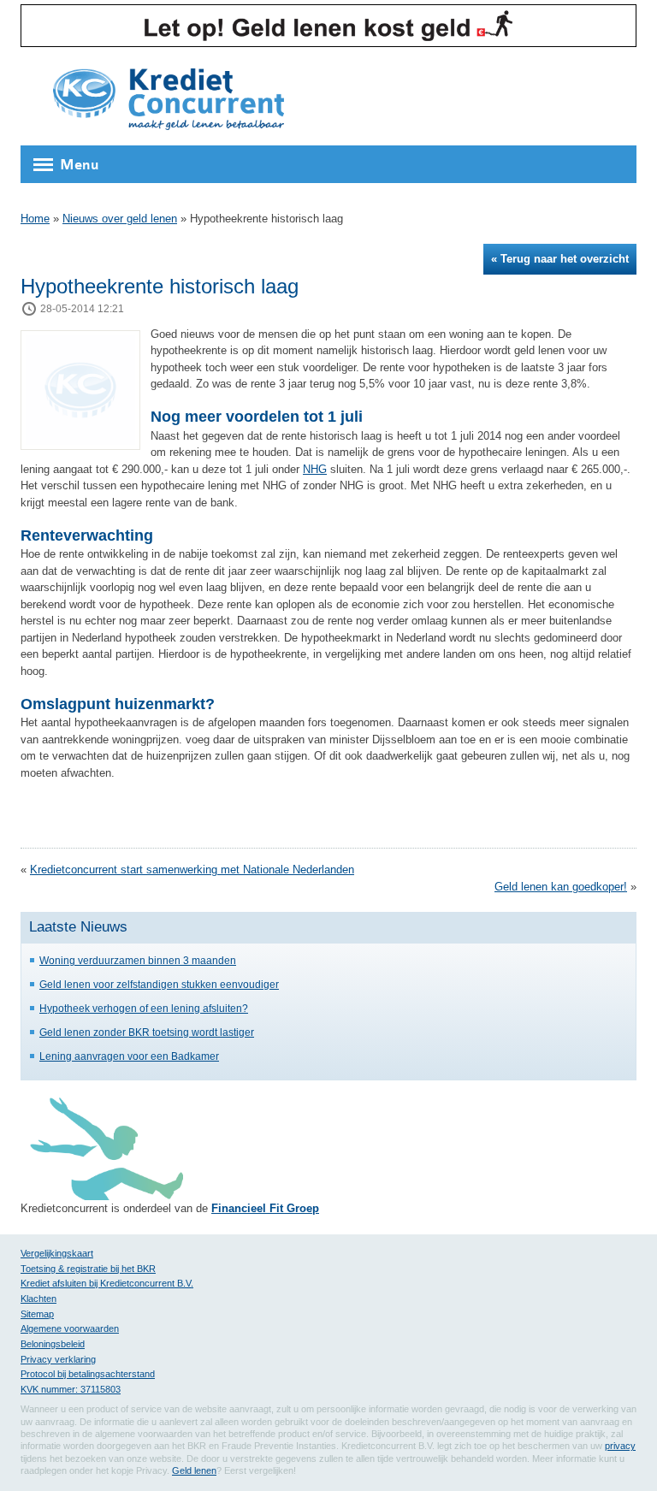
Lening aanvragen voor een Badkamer (129, 1056)
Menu (79, 165)
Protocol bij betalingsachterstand (88, 1374)
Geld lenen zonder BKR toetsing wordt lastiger (146, 1032)
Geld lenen (194, 1470)
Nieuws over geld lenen (119, 218)
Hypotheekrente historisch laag (160, 286)
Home (35, 218)
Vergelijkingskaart (57, 1253)
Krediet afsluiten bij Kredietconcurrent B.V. (107, 1283)
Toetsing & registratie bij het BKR (88, 1268)
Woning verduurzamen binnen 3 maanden (137, 960)
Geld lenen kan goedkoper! (560, 886)
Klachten (38, 1298)
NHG (315, 469)
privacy (620, 1446)
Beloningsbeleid (53, 1344)
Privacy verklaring (58, 1359)
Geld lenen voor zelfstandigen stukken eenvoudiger (159, 984)
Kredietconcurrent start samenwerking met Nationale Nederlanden (192, 869)
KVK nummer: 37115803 (71, 1389)
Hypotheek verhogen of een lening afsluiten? (143, 1008)
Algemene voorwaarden (70, 1328)
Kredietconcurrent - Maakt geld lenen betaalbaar (168, 100)
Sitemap (37, 1314)
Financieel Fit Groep (265, 1208)
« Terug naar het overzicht (560, 258)
